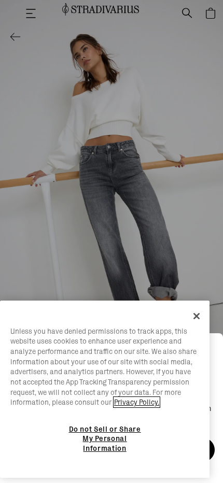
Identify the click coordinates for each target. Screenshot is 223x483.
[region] (105, 389)
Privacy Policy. (136, 402)
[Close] (196, 316)
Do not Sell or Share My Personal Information (105, 438)
